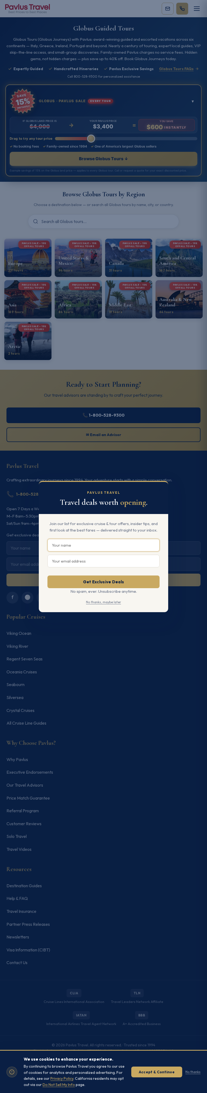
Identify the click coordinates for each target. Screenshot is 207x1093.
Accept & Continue (157, 1072)
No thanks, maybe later (103, 602)
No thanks (193, 1072)
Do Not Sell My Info (59, 1084)
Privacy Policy (61, 1078)
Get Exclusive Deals (103, 581)
